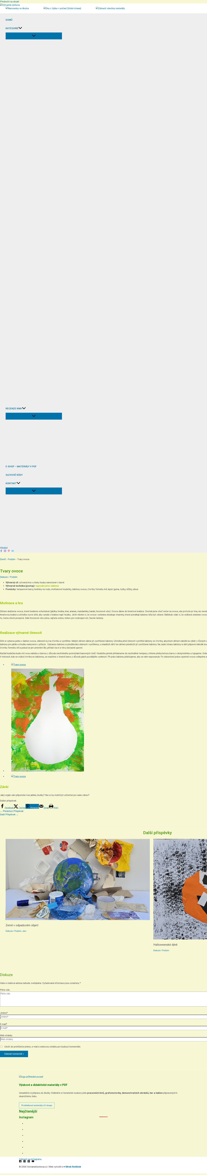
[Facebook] (1, 551)
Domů (9, 19)
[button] (20, 28)
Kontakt (11, 483)
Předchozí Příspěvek (12, 811)
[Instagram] (5, 551)
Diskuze (4, 577)
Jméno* (4, 1013)
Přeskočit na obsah (9, 1)
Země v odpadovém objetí (22, 925)
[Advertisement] (31, 525)
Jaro (24, 931)
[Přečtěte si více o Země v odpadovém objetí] (78, 919)
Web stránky (6, 1035)
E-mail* (3, 1024)
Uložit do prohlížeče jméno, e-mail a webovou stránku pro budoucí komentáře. (42, 1046)
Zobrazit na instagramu (30, 1159)
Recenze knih (14, 408)
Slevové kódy (14, 474)
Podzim (11, 559)
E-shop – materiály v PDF (21, 466)
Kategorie (12, 28)
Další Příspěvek (9, 814)
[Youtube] (12, 551)
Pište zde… (5, 990)
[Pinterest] (9, 551)
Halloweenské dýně (165, 944)
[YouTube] (33, 1161)
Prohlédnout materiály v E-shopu (36, 1105)
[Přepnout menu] (34, 35)
